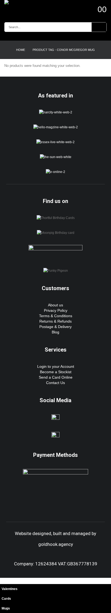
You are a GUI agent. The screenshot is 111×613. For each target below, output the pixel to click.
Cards (6, 598)
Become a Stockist (55, 372)
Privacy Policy (55, 310)
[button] (3, 581)
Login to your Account (55, 366)
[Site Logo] (19, 2)
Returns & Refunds (55, 321)
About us (55, 305)
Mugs (6, 608)
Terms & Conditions (55, 316)
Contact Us (55, 383)
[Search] (99, 27)
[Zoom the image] (55, 112)
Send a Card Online (55, 377)
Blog (55, 332)
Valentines (10, 589)
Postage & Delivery (55, 326)
